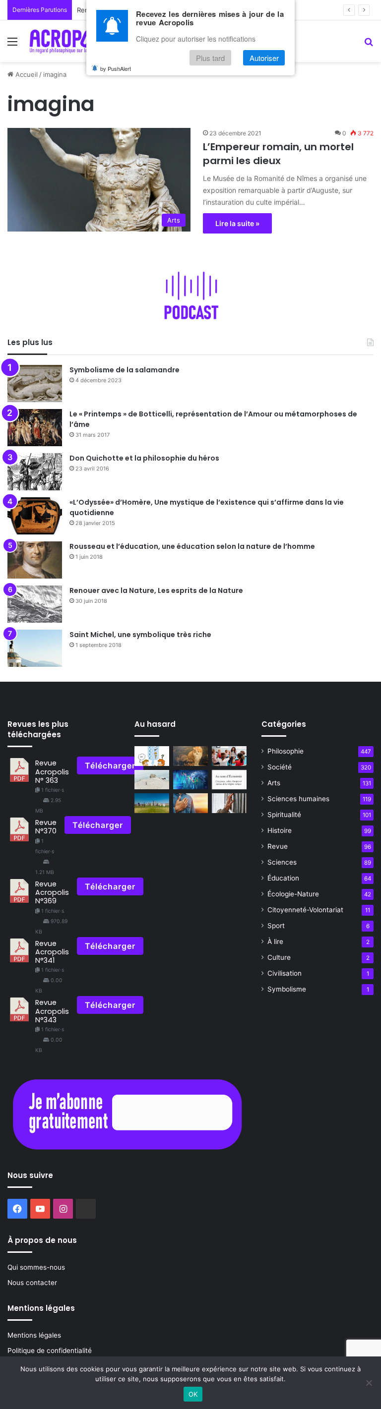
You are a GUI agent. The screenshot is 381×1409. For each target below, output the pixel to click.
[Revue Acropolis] (73, 41)
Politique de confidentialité (49, 1350)
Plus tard (210, 58)
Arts (273, 783)
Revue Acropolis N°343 (52, 1011)
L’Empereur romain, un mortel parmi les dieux (278, 154)
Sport (276, 926)
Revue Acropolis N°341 (52, 952)
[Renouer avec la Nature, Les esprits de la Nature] (34, 604)
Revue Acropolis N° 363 (52, 771)
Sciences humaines (298, 799)
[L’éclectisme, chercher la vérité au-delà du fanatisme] (229, 803)
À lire (275, 941)
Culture (279, 957)
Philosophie (285, 751)
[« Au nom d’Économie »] (229, 779)
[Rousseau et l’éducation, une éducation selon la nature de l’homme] (34, 560)
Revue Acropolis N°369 (52, 892)
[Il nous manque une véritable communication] (151, 755)
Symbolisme (286, 989)
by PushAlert (115, 68)
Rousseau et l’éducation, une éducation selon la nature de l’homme (192, 546)
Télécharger (110, 765)
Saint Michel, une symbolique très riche (140, 635)
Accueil (25, 74)
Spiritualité (284, 815)
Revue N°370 (46, 827)
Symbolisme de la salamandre (124, 370)
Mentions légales (34, 1335)
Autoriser (264, 58)
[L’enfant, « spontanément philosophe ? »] (229, 755)
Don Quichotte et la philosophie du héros (144, 458)
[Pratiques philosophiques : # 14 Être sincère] (190, 803)
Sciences (282, 862)
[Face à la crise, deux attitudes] (190, 779)
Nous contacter (32, 1283)
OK (193, 1394)
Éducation (283, 878)
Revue (277, 846)
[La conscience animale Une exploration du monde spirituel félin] (190, 755)
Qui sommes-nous (36, 1267)
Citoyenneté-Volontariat (305, 910)
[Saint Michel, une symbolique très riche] (34, 648)
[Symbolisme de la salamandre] (34, 383)
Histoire (279, 830)
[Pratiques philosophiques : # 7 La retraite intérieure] (151, 779)
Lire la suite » (237, 223)
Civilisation (284, 973)
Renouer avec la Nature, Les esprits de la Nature (156, 590)
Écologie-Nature (293, 894)
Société (279, 767)
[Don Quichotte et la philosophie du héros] (34, 471)
